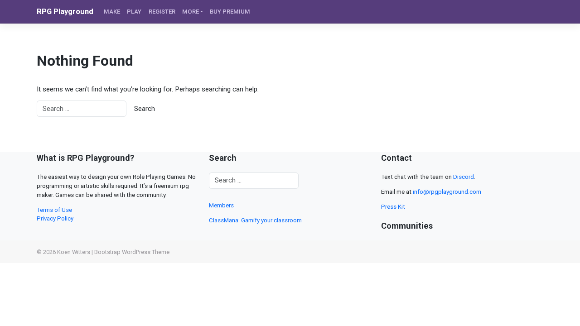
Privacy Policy (55, 218)
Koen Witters (73, 252)
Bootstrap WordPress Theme (131, 252)
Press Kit (393, 206)
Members (221, 205)
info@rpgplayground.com (447, 191)
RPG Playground (65, 11)
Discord (463, 176)
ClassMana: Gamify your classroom (255, 220)
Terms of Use (54, 209)
